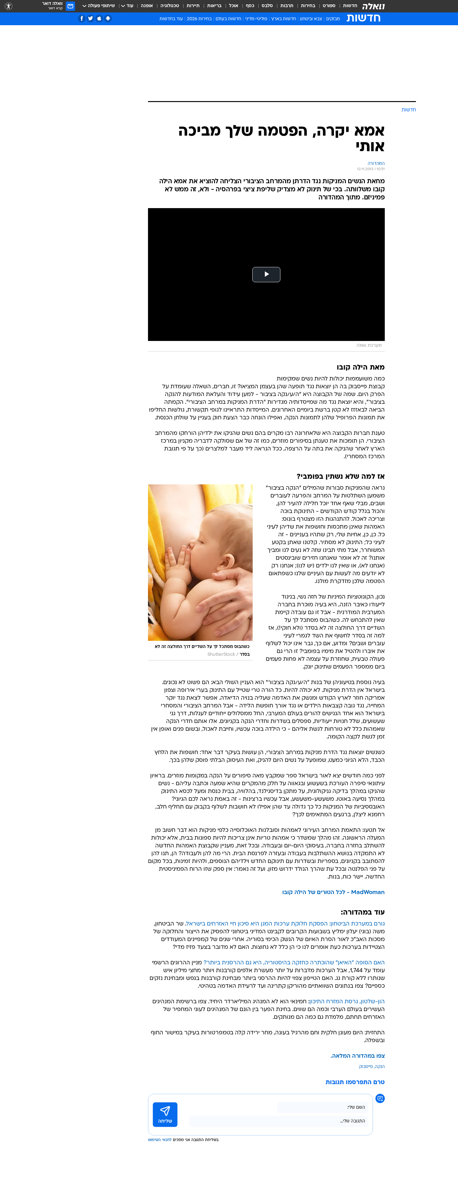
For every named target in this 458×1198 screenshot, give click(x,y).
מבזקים (333, 19)
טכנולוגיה (169, 6)
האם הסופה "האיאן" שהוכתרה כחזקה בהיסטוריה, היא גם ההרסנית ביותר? (294, 963)
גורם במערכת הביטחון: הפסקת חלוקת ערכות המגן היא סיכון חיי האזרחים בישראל (285, 924)
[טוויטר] (90, 18)
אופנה (147, 6)
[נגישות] (8, 6)
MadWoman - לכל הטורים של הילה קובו (333, 893)
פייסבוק (366, 1067)
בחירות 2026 (199, 19)
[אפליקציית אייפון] (99, 18)
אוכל (233, 6)
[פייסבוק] (82, 18)
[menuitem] (346, 6)
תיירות (193, 6)
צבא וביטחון (311, 19)
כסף (250, 6)
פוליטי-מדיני (256, 19)
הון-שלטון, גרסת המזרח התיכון (347, 1002)
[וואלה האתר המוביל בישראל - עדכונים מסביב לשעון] (373, 6)
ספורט (329, 6)
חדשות (350, 6)
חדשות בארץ (283, 19)
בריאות (214, 6)
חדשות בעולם (228, 19)
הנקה (380, 1067)
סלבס (267, 6)
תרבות (286, 6)
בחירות (308, 6)
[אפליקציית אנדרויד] (108, 18)
